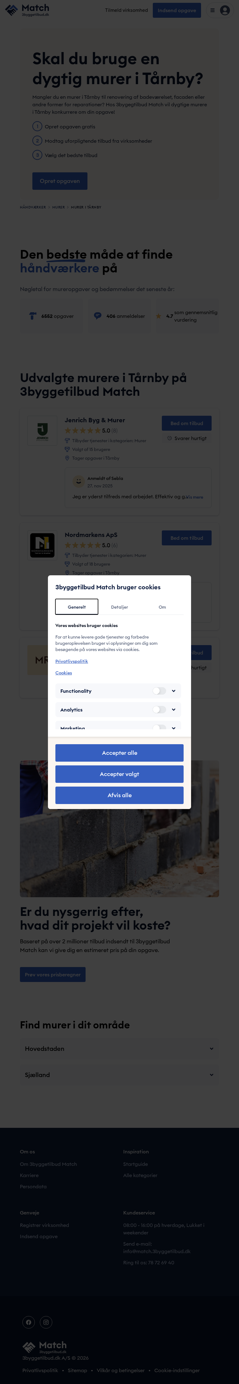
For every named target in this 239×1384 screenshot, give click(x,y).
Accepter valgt (119, 774)
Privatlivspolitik (71, 661)
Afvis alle (120, 795)
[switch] (159, 691)
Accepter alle (119, 752)
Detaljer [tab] (119, 607)
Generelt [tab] (77, 607)
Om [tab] (162, 607)
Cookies (63, 673)
